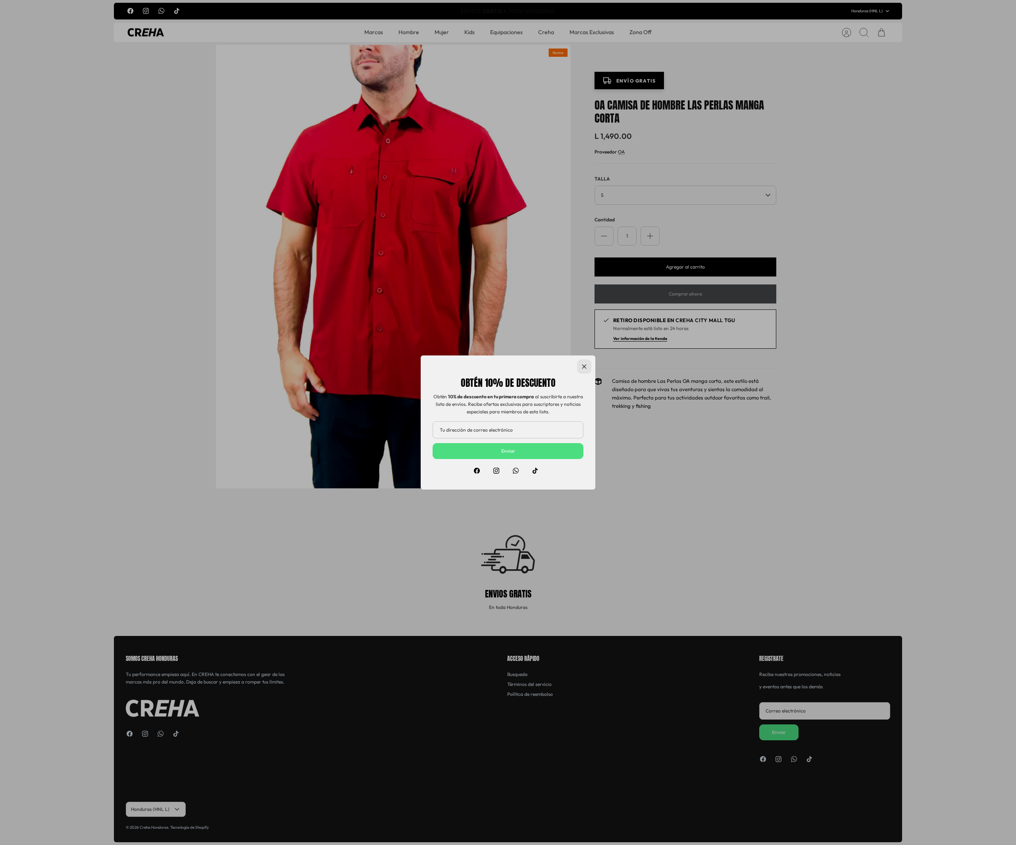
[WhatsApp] (515, 471)
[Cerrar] (584, 366)
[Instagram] (496, 471)
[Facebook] (477, 471)
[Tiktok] (535, 471)
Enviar (508, 451)
